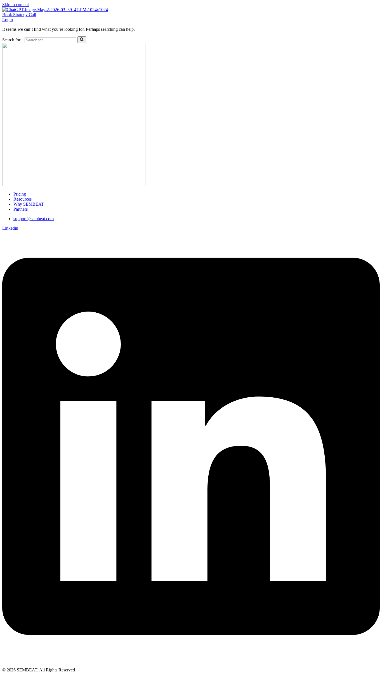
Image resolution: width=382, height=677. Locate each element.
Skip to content (15, 4)
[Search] (81, 39)
